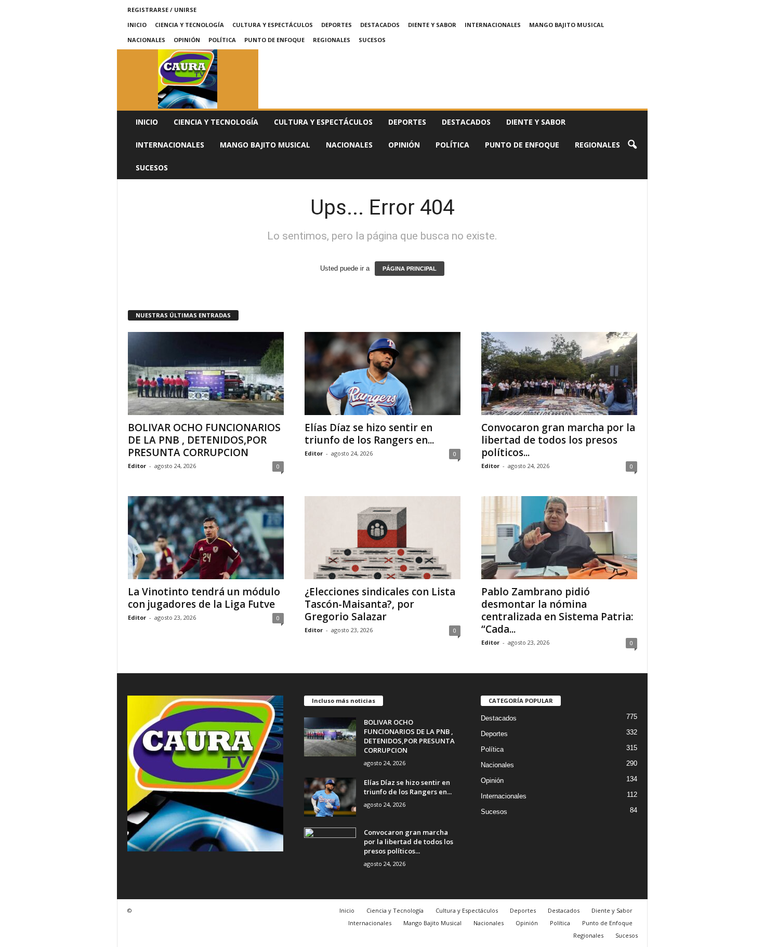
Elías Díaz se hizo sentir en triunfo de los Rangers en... (369, 434)
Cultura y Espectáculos (272, 25)
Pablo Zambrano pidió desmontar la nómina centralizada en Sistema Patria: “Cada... (557, 610)
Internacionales (493, 25)
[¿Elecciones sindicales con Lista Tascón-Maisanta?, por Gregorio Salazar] (382, 537)
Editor (137, 466)
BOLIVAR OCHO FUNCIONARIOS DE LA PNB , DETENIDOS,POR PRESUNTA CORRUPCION (204, 440)
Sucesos (372, 40)
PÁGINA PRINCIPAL (410, 268)
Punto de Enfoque (274, 40)
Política (222, 40)
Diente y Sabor (432, 25)
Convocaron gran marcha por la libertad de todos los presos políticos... (558, 440)
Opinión (187, 40)
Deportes (336, 25)
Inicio (137, 25)
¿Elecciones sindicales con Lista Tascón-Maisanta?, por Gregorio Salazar (380, 604)
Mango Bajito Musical (566, 25)
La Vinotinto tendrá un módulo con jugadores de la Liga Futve (204, 598)
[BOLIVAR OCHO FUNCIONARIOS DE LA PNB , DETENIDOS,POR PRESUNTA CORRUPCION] (206, 373)
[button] (632, 145)
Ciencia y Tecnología (189, 25)
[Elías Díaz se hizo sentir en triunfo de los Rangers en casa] (382, 373)
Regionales (331, 40)
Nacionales (146, 40)
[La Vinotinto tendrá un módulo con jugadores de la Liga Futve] (206, 537)
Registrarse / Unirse (161, 10)
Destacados (380, 25)
